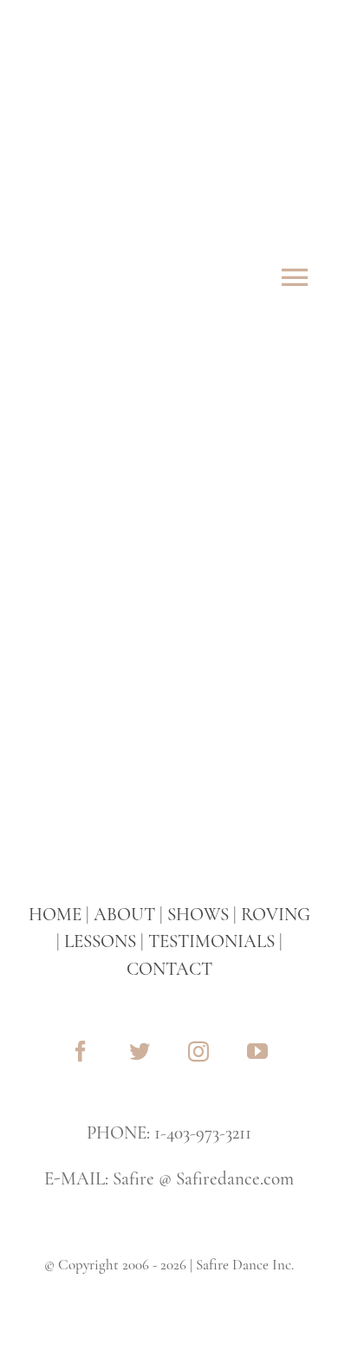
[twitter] (139, 1051)
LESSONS (100, 941)
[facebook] (80, 1051)
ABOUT (124, 914)
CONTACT (169, 969)
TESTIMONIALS (211, 941)
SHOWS (198, 914)
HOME (55, 914)
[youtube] (257, 1051)
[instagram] (198, 1051)
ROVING (275, 914)
